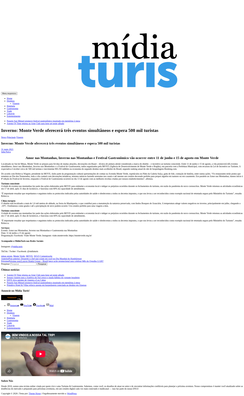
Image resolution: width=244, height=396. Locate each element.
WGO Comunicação (43, 256)
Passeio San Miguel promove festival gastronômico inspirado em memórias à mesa (43, 121)
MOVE (29, 256)
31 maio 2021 (7, 149)
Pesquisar (5, 264)
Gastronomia (12, 108)
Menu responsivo (9, 93)
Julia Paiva (6, 152)
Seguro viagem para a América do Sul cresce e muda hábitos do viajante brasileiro (43, 277)
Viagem (15, 103)
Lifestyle (11, 113)
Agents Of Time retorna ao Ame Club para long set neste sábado (35, 123)
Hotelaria (11, 106)
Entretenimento (13, 116)
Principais (11, 137)
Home (9, 98)
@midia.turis (16, 246)
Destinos (11, 101)
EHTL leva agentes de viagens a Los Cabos (26, 280)
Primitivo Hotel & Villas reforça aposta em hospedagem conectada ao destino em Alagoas (46, 285)
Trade (9, 111)
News (3, 137)
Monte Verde (19, 256)
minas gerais (6, 256)
